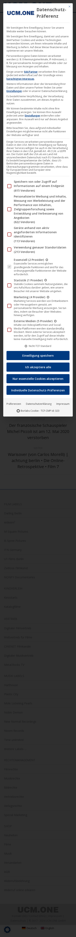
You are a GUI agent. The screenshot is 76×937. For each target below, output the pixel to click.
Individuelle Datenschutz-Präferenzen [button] (38, 390)
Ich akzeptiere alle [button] (38, 367)
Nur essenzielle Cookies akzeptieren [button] (38, 379)
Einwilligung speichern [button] (38, 355)
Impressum (63, 404)
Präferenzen (13, 404)
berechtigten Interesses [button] (20, 79)
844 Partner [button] (31, 71)
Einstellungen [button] (14, 91)
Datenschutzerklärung (38, 404)
